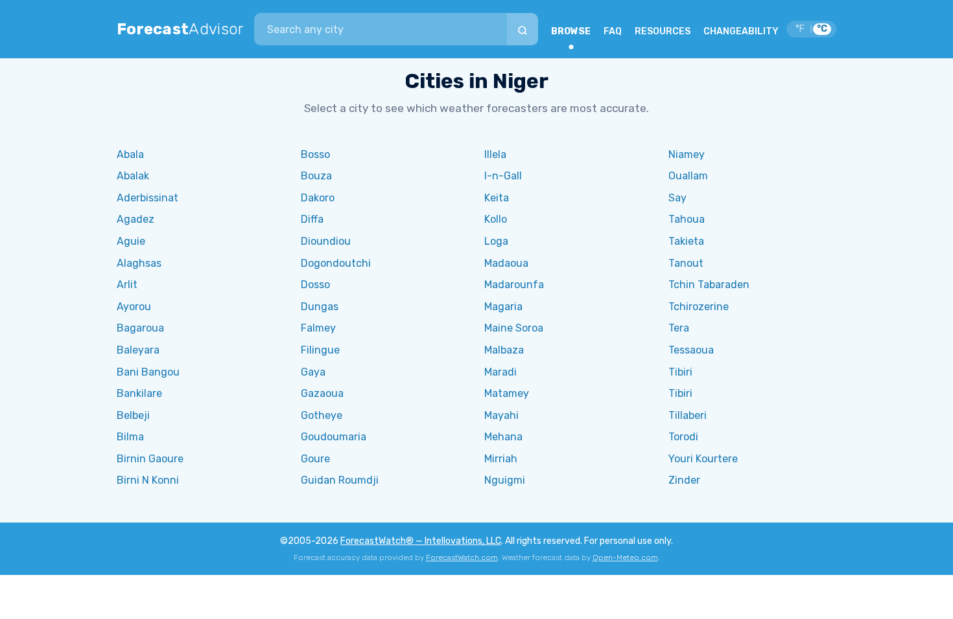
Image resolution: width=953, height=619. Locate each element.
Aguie (131, 241)
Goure (315, 459)
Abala (130, 154)
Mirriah (500, 459)
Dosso (315, 284)
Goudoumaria (333, 437)
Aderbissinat (147, 198)
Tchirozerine (698, 306)
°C (822, 28)
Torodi (683, 437)
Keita (496, 198)
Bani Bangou (148, 372)
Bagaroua (140, 328)
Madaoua (506, 263)
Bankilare (139, 393)
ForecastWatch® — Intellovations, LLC (420, 540)
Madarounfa (514, 284)
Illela (495, 154)
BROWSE (571, 31)
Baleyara (138, 350)
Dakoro (318, 198)
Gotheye (321, 415)
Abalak (133, 176)
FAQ (613, 31)
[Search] (522, 29)
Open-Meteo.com (625, 557)
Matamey (506, 393)
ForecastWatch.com (462, 557)
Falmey (318, 328)
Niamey (686, 154)
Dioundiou (326, 241)
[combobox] (380, 29)
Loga (496, 241)
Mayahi (501, 415)
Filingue (320, 350)
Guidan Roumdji (340, 480)
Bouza (316, 176)
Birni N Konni (148, 480)
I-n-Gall (503, 176)
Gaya (313, 372)
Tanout (685, 263)
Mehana (503, 437)
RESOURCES (662, 31)
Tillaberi (687, 415)
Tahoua (686, 219)
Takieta (686, 241)
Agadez (135, 219)
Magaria (503, 306)
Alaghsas (139, 263)
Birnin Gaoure (150, 459)
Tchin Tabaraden (708, 284)
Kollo (495, 219)
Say (677, 198)
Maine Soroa (513, 328)
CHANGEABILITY (741, 31)
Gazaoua (322, 393)
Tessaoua (691, 350)
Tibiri (680, 372)
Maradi (500, 372)
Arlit (127, 284)
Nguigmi (504, 480)
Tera (678, 328)
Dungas (319, 306)
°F (800, 28)
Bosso (315, 154)
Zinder (684, 480)
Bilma (130, 437)
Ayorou (134, 306)
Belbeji (133, 415)
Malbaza (504, 350)
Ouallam (688, 176)
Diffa (312, 219)
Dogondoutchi (336, 263)
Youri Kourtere (703, 459)
